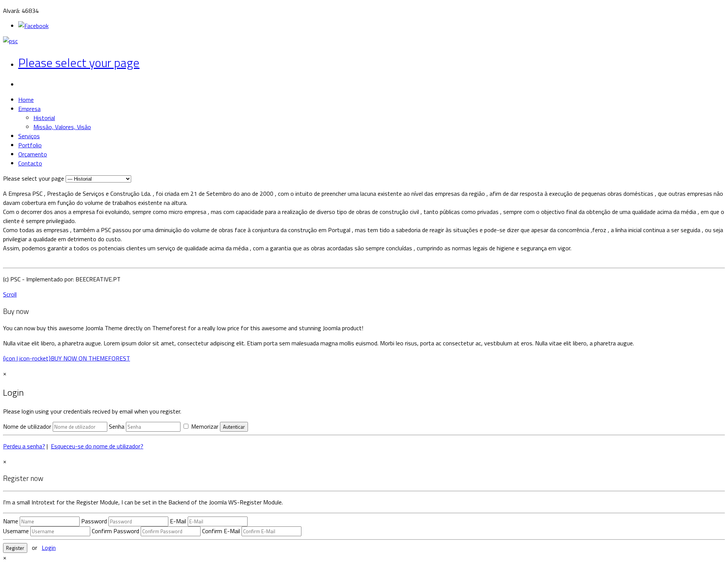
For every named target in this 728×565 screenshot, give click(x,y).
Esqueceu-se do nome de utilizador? (97, 446)
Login (49, 547)
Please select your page (79, 62)
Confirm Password (115, 530)
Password (94, 521)
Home (26, 99)
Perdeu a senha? (24, 446)
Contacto (30, 163)
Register (15, 548)
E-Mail (178, 521)
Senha (116, 426)
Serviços (29, 135)
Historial (44, 117)
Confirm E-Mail (221, 530)
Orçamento (32, 154)
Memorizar (204, 426)
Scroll (10, 294)
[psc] (10, 40)
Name (10, 521)
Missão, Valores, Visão (62, 126)
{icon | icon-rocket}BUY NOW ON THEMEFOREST (66, 358)
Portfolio (30, 145)
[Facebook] (33, 25)
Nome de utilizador (27, 426)
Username (16, 530)
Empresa (29, 108)
